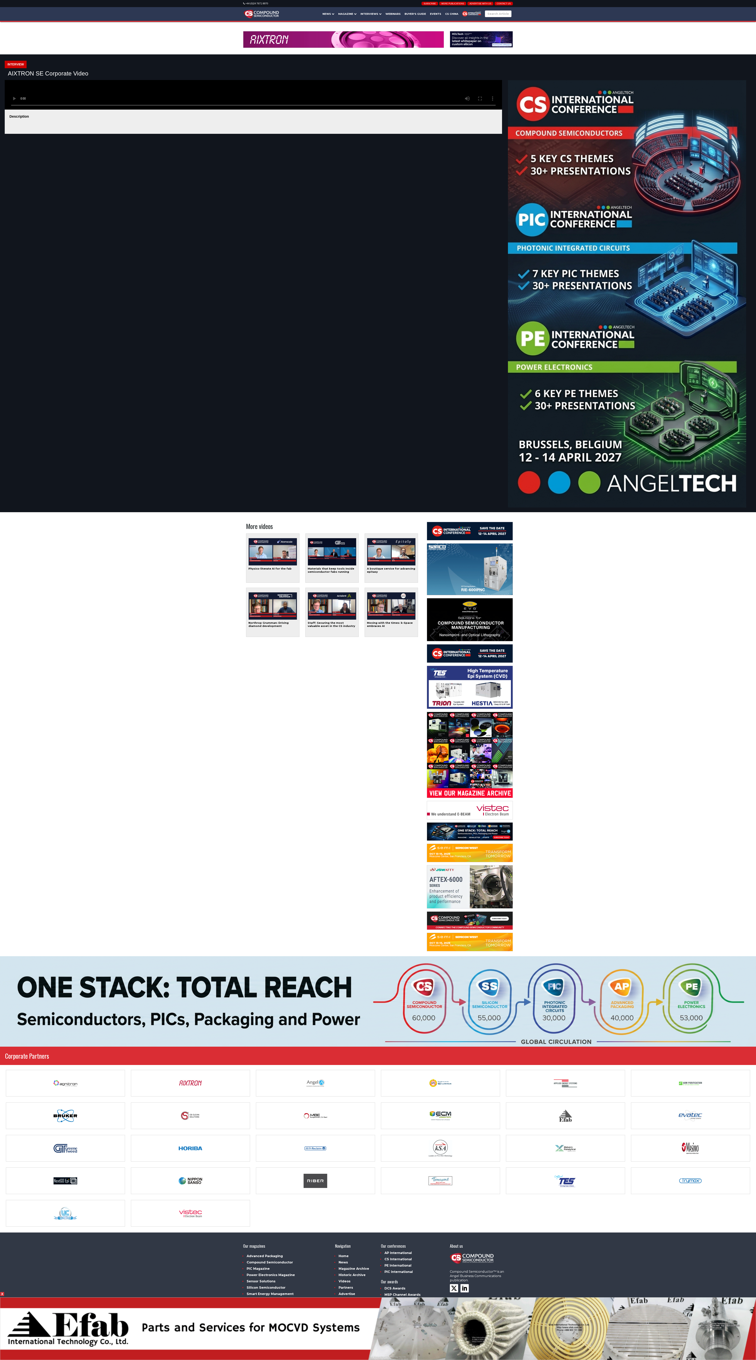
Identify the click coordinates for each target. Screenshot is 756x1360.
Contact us (504, 3)
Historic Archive (352, 1275)
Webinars (393, 13)
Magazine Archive (354, 1269)
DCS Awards (394, 1288)
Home (344, 1256)
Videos (344, 1281)
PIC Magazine (258, 1269)
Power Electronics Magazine (271, 1275)
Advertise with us (480, 3)
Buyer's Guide (415, 13)
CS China (451, 13)
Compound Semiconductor (270, 1262)
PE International (397, 1265)
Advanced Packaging (265, 1256)
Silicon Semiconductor (266, 1287)
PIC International (398, 1272)
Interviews (369, 13)
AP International (398, 1253)
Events (435, 13)
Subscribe (430, 3)
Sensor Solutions (261, 1281)
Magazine (346, 13)
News (327, 13)
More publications (452, 3)
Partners (346, 1287)
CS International (398, 1259)
